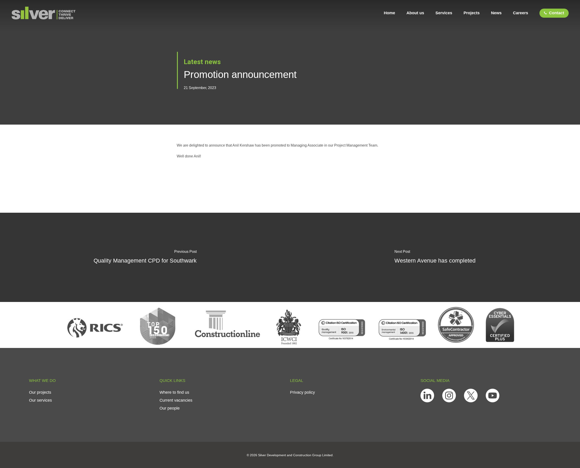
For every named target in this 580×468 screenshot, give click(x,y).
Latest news (202, 62)
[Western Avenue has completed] (435, 257)
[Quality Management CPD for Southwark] (145, 257)
